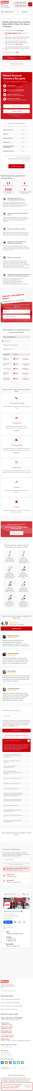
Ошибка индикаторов (6, 359)
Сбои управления (7, 368)
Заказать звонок (16, 533)
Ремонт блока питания (8, 129)
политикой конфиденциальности (23, 319)
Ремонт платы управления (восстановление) (8, 146)
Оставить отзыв (16, 628)
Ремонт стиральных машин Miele (10, 1002)
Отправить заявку (16, 111)
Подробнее (16, 430)
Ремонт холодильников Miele (9, 1009)
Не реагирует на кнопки (7, 364)
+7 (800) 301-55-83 (20, 2)
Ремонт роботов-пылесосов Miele (10, 999)
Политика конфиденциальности (16, 1075)
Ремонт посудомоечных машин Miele (11, 1006)
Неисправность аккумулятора (6, 378)
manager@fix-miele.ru (7, 1036)
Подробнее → (26, 359)
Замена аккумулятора (7, 138)
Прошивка (5, 133)
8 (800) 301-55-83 (6, 1028)
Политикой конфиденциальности (16, 864)
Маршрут (9, 922)
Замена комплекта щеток (8, 151)
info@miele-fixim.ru (6, 1032)
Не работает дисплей (6, 373)
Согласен (28, 1086)
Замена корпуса (6, 142)
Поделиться (2, 1062)
